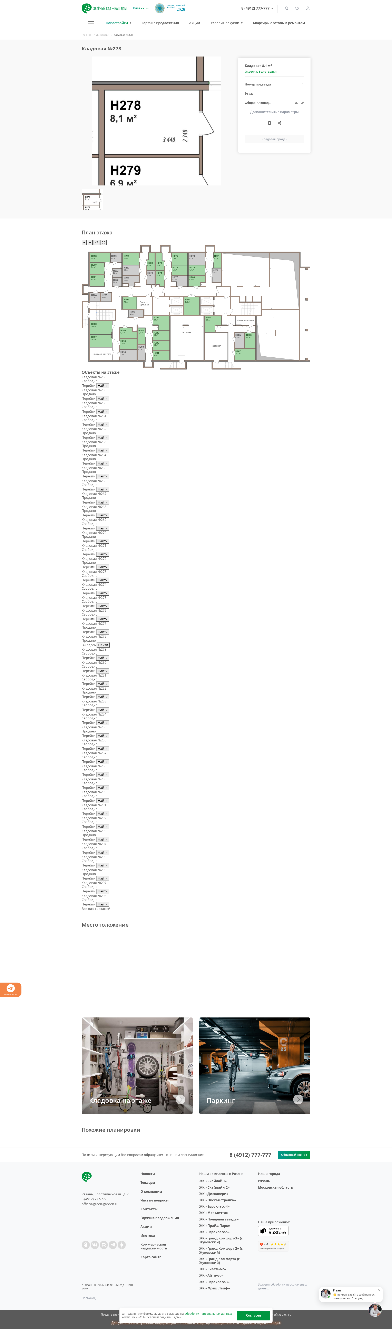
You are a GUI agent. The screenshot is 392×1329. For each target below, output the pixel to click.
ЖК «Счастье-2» (212, 1269)
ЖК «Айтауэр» (211, 1275)
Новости (147, 1173)
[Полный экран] (103, 242)
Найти (103, 385)
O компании (151, 1191)
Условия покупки (225, 23)
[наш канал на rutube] (104, 1245)
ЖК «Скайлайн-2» (214, 1187)
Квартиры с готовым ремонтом (279, 23)
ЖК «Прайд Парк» (214, 1225)
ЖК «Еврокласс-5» (214, 1232)
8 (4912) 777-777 (255, 8)
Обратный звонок (294, 1155)
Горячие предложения (160, 23)
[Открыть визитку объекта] (269, 123)
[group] (157, 121)
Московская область (275, 1187)
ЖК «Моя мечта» (213, 1212)
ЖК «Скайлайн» (213, 1181)
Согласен (253, 1315)
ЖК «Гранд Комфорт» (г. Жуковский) (220, 1261)
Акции (194, 23)
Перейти (88, 385)
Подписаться (10, 994)
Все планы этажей (96, 908)
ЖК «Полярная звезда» (219, 1219)
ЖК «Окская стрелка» (217, 1200)
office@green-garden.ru (100, 1204)
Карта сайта (150, 1257)
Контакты (149, 1209)
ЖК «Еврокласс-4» (214, 1206)
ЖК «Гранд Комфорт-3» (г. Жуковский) (221, 1240)
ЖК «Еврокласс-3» (214, 1282)
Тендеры (147, 1182)
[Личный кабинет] (307, 8)
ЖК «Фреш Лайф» (214, 1288)
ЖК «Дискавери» (213, 1193)
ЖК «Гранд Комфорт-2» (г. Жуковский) (221, 1250)
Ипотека (147, 1235)
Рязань (264, 1181)
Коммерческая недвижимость (153, 1246)
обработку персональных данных (208, 1314)
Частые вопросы (154, 1200)
